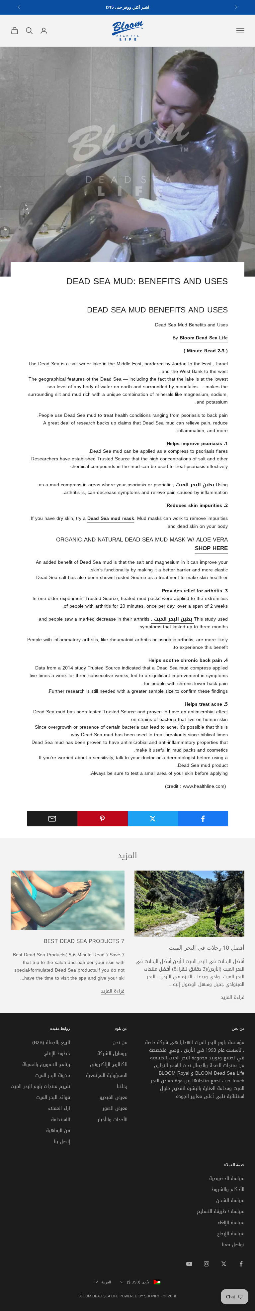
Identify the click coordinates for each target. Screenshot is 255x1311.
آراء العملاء (59, 1108)
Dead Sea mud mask (110, 518)
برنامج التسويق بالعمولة (46, 1064)
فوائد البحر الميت (53, 1097)
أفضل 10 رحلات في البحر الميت (206, 947)
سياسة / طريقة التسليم (220, 1211)
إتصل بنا (62, 1141)
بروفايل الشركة (112, 1053)
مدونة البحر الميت (52, 1075)
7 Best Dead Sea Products (84, 941)
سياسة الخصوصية (226, 1178)
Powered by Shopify (139, 1296)
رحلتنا (122, 1086)
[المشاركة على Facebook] (203, 818)
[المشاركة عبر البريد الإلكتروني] (52, 818)
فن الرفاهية (58, 1130)
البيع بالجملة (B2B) (51, 1042)
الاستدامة (60, 1119)
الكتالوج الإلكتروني (109, 1064)
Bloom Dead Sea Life (204, 337)
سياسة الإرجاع (230, 1233)
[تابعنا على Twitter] (223, 1263)
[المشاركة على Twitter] (153, 818)
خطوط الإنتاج (57, 1053)
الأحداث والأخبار (113, 1119)
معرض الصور (115, 1108)
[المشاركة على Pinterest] (102, 818)
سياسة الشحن (230, 1200)
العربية (106, 1282)
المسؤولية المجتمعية (107, 1075)
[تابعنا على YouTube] (189, 1263)
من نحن (120, 1042)
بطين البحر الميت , (171, 619)
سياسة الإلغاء (230, 1222)
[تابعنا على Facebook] (241, 1263)
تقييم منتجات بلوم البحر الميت (40, 1086)
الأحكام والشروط (227, 1189)
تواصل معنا (233, 1244)
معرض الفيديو (114, 1097)
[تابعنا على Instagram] (206, 1263)
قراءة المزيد (232, 997)
